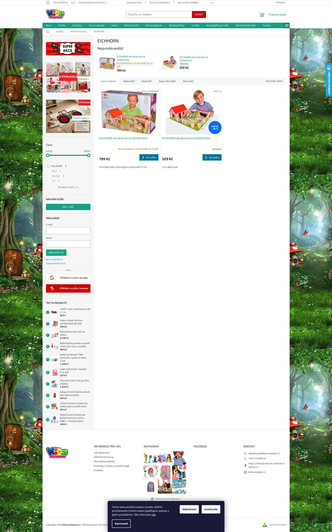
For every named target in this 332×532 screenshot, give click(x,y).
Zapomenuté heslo (56, 263)
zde (153, 515)
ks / (68, 206)
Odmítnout (189, 509)
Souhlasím (211, 509)
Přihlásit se (56, 252)
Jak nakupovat (134, 2)
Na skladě (59, 166)
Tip (55, 181)
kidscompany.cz (257, 472)
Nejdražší (147, 81)
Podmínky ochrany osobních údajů (111, 466)
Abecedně (188, 81)
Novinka (58, 176)
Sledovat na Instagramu (167, 499)
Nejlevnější (129, 81)
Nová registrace (54, 259)
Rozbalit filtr (66, 187)
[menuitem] (49, 25)
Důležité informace (159, 2)
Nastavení (121, 524)
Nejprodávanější (167, 81)
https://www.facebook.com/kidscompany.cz (267, 465)
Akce (56, 171)
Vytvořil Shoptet (277, 525)
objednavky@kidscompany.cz (264, 453)
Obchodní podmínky (188, 2)
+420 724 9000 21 (257, 458)
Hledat (199, 14)
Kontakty (98, 470)
